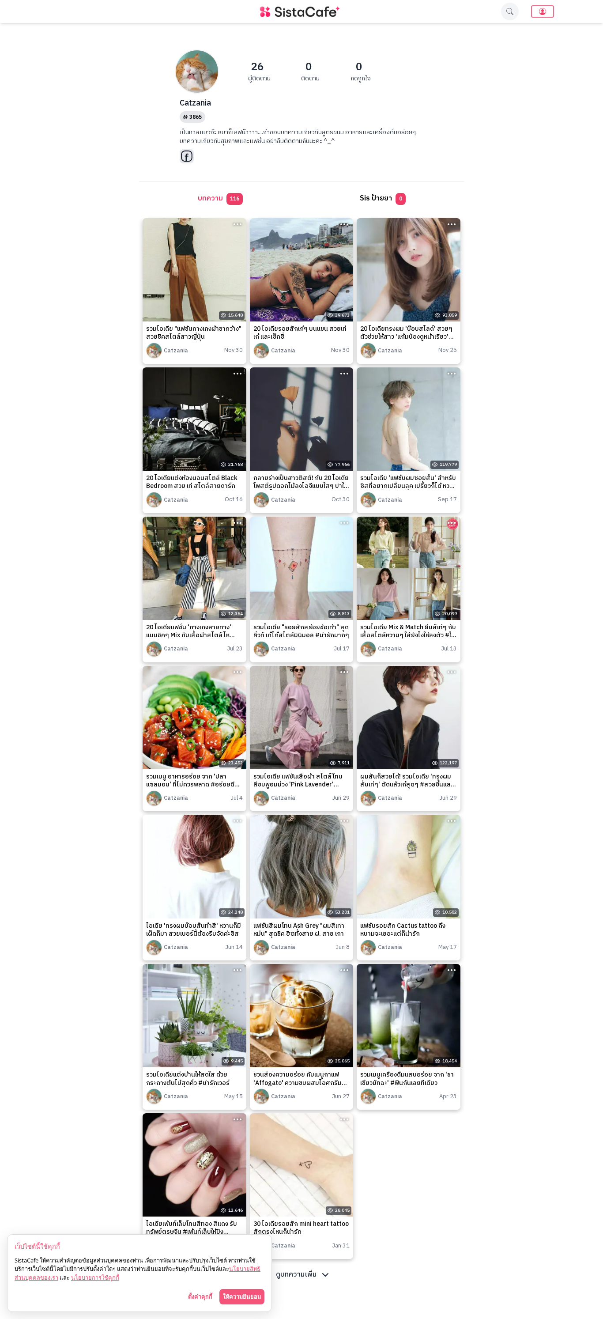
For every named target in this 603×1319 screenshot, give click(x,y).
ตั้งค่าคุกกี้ (200, 1296)
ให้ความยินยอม (242, 1296)
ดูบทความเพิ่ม (296, 1275)
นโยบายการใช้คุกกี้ (95, 1277)
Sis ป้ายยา (381, 198)
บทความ (218, 198)
